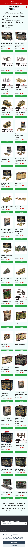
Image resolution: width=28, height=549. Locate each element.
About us (3, 530)
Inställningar (14, 545)
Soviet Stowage (19, 301)
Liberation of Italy (5, 323)
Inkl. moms (13, 1)
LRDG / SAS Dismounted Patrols (20, 90)
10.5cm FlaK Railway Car (7, 492)
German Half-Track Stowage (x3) (5, 90)
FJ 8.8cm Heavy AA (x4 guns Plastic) (6, 256)
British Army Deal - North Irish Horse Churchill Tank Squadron (21, 369)
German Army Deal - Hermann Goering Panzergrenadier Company (20, 420)
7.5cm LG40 (18, 206)
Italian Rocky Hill (19, 183)
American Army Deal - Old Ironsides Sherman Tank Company (6, 446)
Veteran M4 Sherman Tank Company (6, 470)
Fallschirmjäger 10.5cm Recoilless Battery (7, 207)
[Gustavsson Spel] (14, 7)
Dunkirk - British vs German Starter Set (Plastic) (20, 45)
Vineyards (17, 323)
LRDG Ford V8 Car (5, 112)
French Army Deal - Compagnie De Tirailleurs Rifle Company (5, 394)
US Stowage (4, 68)
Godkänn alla (14, 542)
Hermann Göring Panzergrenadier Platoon (19, 135)
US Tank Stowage (19, 68)
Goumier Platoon (5, 159)
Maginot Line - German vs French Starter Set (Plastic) (6, 45)
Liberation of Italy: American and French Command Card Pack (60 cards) (7, 231)
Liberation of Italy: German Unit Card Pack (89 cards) (6, 420)
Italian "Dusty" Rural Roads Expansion (6, 368)
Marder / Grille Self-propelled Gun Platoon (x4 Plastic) (20, 160)
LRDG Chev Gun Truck (20, 112)
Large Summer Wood (6, 301)
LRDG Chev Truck (5, 135)
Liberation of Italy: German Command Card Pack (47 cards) (21, 394)
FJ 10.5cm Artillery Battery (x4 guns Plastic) (19, 231)
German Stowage (19, 445)
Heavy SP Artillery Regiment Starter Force (21, 470)
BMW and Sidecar (19, 256)
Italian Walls (4, 345)
